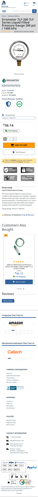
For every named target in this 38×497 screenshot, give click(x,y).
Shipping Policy (11, 422)
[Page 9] (13, 359)
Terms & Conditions (12, 380)
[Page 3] (13, 330)
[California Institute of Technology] (15, 352)
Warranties (9, 406)
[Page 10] (16, 359)
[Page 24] (31, 333)
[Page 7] (27, 330)
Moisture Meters (14, 16)
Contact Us (9, 401)
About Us (9, 373)
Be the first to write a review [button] (24, 31)
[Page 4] (16, 330)
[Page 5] (20, 330)
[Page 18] (9, 333)
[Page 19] (13, 333)
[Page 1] (5, 330)
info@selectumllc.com (17, 440)
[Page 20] (16, 333)
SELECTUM (4, 6)
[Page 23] (27, 333)
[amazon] (15, 324)
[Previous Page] (4, 324)
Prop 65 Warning (28, 215)
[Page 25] (16, 334)
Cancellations (10, 408)
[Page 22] (24, 333)
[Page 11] (20, 359)
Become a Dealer (11, 382)
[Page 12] (24, 359)
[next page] (23, 288)
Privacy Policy (10, 378)
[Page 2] (9, 330)
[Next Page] (33, 324)
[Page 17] (5, 333)
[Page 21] (20, 333)
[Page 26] (20, 334)
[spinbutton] (10, 139)
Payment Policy (11, 420)
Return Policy (10, 425)
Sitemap (19, 493)
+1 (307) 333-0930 (15, 437)
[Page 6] (24, 330)
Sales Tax (9, 403)
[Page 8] (31, 330)
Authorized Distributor (13, 375)
